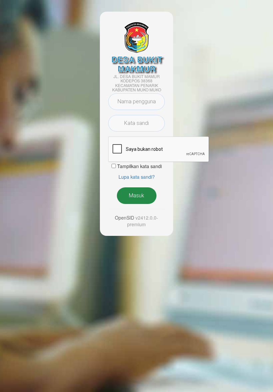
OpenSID (124, 217)
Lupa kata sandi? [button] (137, 176)
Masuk (136, 195)
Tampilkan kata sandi (139, 166)
